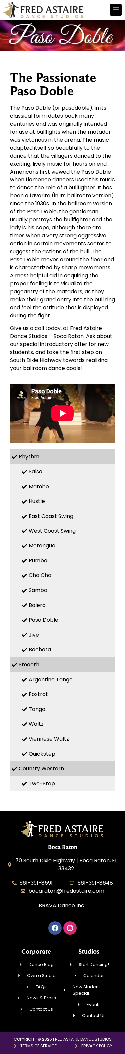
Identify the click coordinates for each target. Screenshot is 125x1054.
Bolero (37, 605)
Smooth (29, 664)
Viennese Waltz (49, 739)
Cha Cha (40, 575)
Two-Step (42, 783)
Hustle (37, 501)
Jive (34, 635)
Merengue (42, 545)
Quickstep (42, 754)
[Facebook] (55, 928)
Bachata (40, 649)
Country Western (41, 768)
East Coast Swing (51, 516)
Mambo (39, 486)
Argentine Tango (51, 679)
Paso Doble (43, 620)
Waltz (36, 724)
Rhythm (29, 456)
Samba (38, 590)
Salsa (35, 471)
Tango (37, 709)
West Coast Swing (52, 531)
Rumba (38, 560)
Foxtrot (38, 694)
